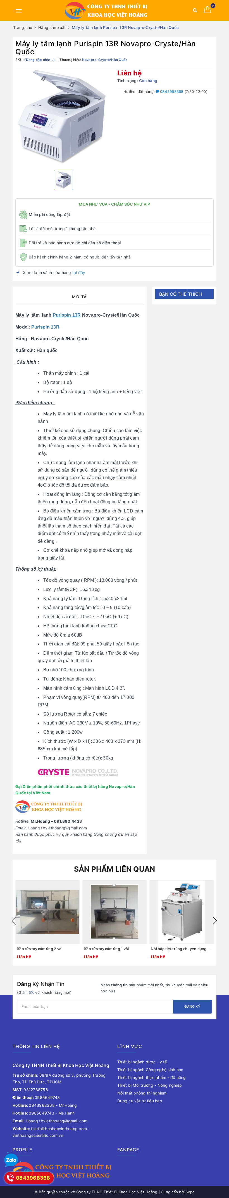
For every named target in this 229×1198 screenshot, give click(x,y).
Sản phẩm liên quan (114, 869)
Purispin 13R (67, 315)
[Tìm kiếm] (195, 11)
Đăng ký (192, 1006)
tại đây (78, 272)
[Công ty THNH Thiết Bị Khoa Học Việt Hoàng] (106, 10)
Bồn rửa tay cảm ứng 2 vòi (39, 948)
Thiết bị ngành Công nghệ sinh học (150, 1069)
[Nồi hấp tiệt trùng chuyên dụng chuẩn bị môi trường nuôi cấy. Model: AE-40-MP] (181, 912)
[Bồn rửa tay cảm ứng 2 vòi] (47, 912)
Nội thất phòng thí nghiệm (141, 1093)
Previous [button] (14, 920)
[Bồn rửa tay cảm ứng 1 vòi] (114, 912)
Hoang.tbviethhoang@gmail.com (50, 1120)
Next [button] (215, 920)
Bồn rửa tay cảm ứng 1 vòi (106, 948)
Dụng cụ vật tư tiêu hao (139, 1100)
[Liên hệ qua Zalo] (11, 1160)
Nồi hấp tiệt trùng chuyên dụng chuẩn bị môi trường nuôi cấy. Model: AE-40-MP (181, 948)
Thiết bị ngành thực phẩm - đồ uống (151, 1077)
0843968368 (171, 91)
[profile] (62, 1171)
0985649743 (36, 1097)
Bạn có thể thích (180, 294)
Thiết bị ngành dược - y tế (142, 1061)
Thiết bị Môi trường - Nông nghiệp (149, 1085)
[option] (63, 118)
